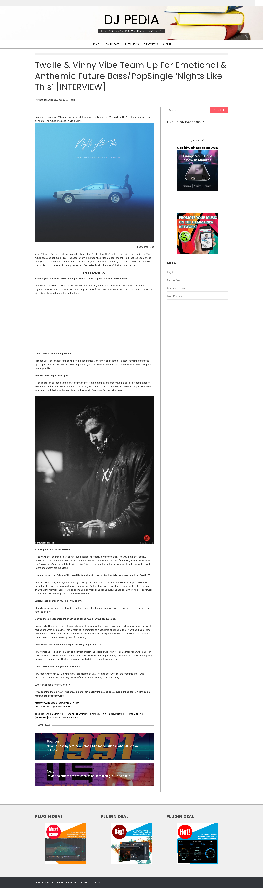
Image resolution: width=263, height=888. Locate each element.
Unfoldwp (95, 882)
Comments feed (176, 288)
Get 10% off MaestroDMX (197, 148)
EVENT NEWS (150, 44)
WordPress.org (176, 296)
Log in (170, 272)
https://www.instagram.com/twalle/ (53, 706)
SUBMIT (166, 44)
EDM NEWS (44, 725)
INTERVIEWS (132, 44)
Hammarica (72, 717)
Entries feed (174, 280)
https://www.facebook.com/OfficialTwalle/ (57, 702)
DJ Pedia (131, 19)
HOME (95, 44)
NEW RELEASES (112, 44)
